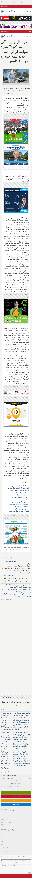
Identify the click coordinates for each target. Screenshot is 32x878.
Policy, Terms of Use (4, 847)
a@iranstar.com (9, 575)
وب (20, 778)
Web (16, 783)
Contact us (3, 838)
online (26, 781)
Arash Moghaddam (10, 561)
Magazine (23, 781)
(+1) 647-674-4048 (4, 815)
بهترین (25, 778)
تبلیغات (2, 778)
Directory (19, 783)
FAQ (2, 841)
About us (2, 834)
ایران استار (28, 778)
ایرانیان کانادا (13, 778)
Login (2, 844)
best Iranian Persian (9, 781)
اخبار (9, 778)
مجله (22, 778)
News (14, 781)
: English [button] (4, 6)
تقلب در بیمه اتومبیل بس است (19, 511)
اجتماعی (6, 778)
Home (2, 1)
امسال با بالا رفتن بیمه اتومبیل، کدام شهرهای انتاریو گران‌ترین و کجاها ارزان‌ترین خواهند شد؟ (18, 488)
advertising (18, 781)
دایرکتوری (18, 778)
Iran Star (3, 781)
